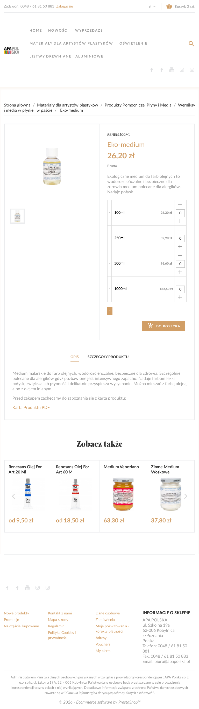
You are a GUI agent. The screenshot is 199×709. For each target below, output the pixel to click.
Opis (74, 357)
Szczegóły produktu (108, 357)
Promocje (11, 620)
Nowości (58, 30)
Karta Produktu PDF (31, 408)
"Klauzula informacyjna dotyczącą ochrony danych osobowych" (109, 692)
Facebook (151, 69)
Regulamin (56, 626)
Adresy (101, 638)
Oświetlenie (133, 43)
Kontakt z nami (60, 613)
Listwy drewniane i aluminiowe (66, 56)
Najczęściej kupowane (21, 626)
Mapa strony (58, 620)
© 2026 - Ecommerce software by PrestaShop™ (99, 702)
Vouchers (103, 644)
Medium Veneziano (121, 467)
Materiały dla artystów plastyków (71, 43)
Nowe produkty (16, 613)
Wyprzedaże (89, 30)
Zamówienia (105, 620)
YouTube (171, 69)
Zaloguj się (64, 6)
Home (36, 30)
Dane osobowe (108, 613)
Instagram (182, 69)
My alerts (103, 651)
